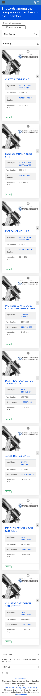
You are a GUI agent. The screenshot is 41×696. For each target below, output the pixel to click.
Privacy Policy (32, 688)
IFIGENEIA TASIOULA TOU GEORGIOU (19, 529)
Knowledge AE (21, 694)
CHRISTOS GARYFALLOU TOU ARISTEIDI (18, 605)
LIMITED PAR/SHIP (24, 463)
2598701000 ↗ (26, 549)
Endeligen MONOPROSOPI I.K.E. (19, 155)
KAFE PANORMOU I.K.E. (17, 231)
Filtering (7, 43)
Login (34, 2)
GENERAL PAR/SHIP (24, 316)
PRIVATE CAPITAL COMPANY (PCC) (25, 86)
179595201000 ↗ (25, 250)
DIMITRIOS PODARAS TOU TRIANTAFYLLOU (19, 382)
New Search (9, 34)
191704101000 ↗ (25, 175)
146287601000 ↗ (27, 327)
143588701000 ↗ (27, 402)
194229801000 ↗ (25, 98)
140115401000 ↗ (27, 474)
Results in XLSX (14, 27)
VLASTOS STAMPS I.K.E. (17, 79)
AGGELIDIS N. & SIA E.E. (17, 455)
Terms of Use (9, 688)
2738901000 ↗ (26, 625)
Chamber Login (20, 679)
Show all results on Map (13, 23)
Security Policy (20, 688)
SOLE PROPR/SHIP (26, 391)
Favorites (38, 2)
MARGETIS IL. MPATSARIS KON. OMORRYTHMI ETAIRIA (20, 307)
